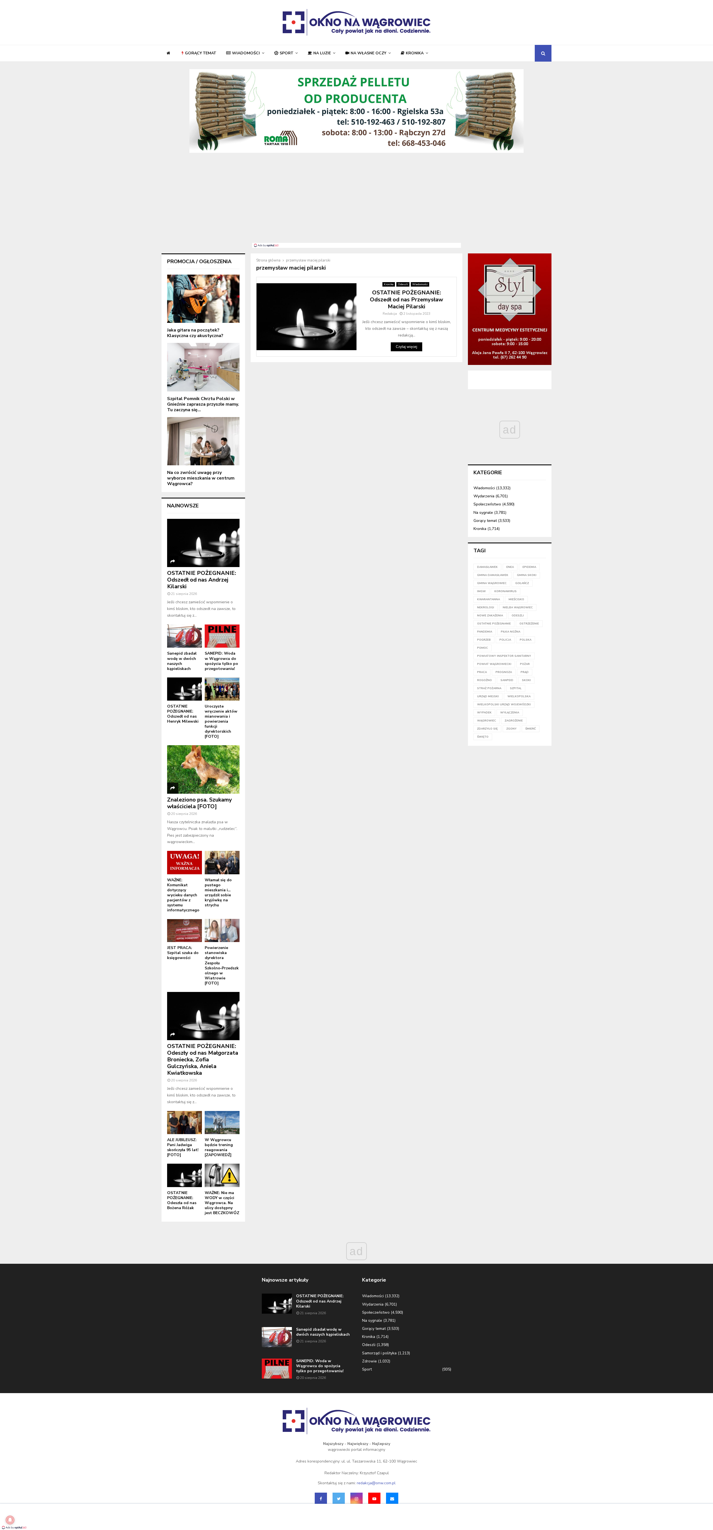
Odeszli (403, 284)
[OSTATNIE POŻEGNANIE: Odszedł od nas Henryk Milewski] (184, 689)
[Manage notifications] (10, 1520)
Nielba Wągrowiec (518, 607)
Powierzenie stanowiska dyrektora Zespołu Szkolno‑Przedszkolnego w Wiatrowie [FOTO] (222, 965)
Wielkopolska (519, 696)
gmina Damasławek (492, 575)
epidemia (529, 567)
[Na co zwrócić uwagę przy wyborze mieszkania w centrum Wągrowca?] (203, 441)
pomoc (482, 648)
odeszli (518, 616)
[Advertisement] (356, 201)
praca (482, 672)
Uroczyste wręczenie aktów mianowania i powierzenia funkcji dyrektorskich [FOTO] (221, 721)
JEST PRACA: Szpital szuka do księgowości (183, 952)
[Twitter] (339, 1499)
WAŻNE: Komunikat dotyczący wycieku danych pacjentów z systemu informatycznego (183, 895)
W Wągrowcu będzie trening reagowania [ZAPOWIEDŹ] (219, 1147)
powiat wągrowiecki (494, 664)
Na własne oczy (368, 53)
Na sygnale (483, 512)
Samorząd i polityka (379, 1353)
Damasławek (487, 567)
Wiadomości (246, 53)
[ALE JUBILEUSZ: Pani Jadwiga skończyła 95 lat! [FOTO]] (184, 1122)
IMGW (481, 591)
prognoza (503, 672)
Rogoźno (484, 680)
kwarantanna (488, 599)
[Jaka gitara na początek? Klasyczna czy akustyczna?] (203, 299)
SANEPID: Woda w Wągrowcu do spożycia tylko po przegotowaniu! (221, 661)
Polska (525, 640)
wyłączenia (509, 713)
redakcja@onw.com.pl (376, 1483)
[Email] (392, 1499)
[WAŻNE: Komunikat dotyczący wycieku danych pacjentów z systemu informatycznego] (184, 862)
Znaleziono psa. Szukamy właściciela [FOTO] (199, 803)
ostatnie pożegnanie (494, 624)
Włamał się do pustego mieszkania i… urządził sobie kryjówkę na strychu (218, 892)
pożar (525, 664)
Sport (286, 53)
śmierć (530, 729)
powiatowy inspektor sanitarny (504, 656)
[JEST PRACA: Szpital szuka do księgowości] (184, 930)
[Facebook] (321, 1499)
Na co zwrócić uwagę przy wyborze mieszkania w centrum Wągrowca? (201, 478)
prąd (525, 672)
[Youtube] (374, 1499)
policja (505, 640)
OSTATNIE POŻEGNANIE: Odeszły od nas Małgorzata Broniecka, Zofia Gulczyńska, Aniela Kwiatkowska (202, 1059)
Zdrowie (369, 1361)
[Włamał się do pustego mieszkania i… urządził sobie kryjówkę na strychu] (222, 862)
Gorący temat (200, 53)
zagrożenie (514, 721)
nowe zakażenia (490, 616)
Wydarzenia (483, 496)
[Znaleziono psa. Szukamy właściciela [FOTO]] (203, 769)
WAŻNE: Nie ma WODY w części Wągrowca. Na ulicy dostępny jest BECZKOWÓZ (222, 1203)
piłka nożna (510, 632)
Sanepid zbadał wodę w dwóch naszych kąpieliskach (181, 661)
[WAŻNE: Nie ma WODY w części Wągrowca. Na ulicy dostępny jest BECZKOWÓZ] (222, 1175)
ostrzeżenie (529, 624)
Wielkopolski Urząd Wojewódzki (504, 704)
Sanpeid (506, 680)
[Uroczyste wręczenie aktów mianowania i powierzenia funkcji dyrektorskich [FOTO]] (222, 689)
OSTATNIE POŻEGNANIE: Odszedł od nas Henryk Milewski (183, 714)
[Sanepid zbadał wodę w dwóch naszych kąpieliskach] (184, 636)
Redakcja (390, 313)
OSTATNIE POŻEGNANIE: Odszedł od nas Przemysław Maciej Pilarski (406, 299)
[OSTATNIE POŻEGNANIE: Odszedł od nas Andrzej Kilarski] (203, 543)
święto (483, 737)
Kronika (415, 53)
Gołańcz (522, 583)
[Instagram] (356, 1499)
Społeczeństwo (487, 504)
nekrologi (485, 607)
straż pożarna (489, 688)
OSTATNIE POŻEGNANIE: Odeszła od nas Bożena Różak (181, 1200)
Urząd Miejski (488, 696)
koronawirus (505, 591)
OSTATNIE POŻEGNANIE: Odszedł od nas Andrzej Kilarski (201, 579)
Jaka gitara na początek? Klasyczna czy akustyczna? (195, 333)
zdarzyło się (487, 729)
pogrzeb (484, 640)
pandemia (484, 632)
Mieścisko (516, 599)
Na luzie (322, 53)
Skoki (526, 680)
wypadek (484, 713)
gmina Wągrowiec (492, 583)
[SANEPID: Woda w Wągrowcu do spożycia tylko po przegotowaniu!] (222, 636)
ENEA (510, 567)
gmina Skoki (526, 575)
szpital (516, 688)
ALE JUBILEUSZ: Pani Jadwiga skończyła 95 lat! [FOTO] (183, 1147)
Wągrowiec (486, 721)
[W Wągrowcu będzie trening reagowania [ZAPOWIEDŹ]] (222, 1122)
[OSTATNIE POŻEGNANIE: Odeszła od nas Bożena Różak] (184, 1175)
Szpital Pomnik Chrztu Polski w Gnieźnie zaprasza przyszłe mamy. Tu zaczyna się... (203, 404)
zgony (511, 729)
